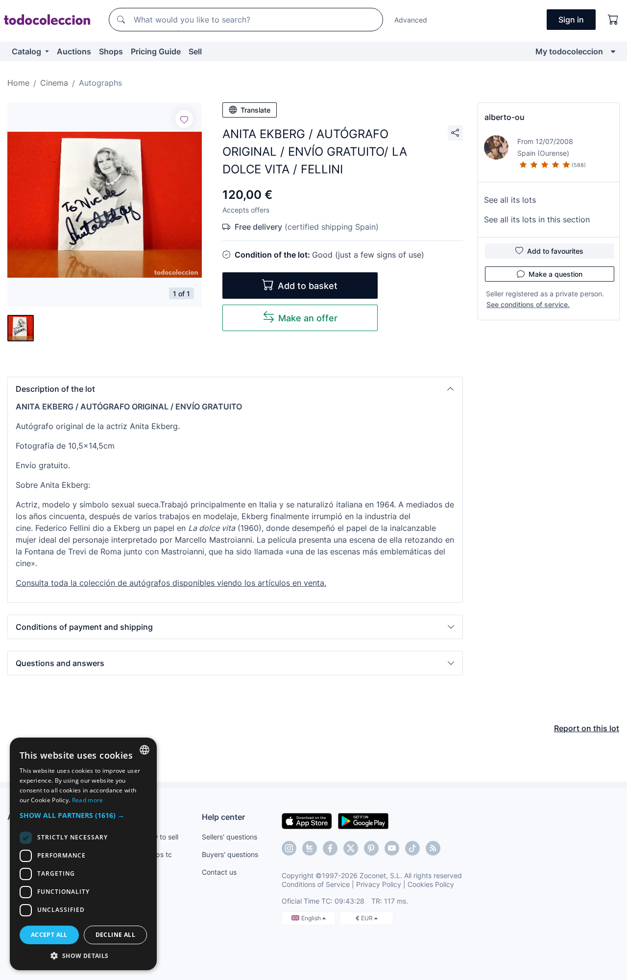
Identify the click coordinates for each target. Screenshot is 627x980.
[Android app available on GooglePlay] (363, 820)
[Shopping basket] (613, 19)
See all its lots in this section (537, 219)
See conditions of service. (528, 304)
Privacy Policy (378, 884)
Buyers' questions (230, 854)
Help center (223, 817)
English (311, 918)
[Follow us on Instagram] (289, 848)
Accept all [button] (49, 935)
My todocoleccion (569, 51)
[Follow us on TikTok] (412, 848)
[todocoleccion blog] (433, 848)
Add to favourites (555, 251)
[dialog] (83, 854)
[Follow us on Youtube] (392, 848)
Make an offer (308, 318)
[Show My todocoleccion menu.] (613, 51)
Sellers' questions (229, 837)
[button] (235, 389)
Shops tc (158, 854)
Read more (87, 800)
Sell (195, 51)
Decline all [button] (115, 935)
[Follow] (184, 119)
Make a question (555, 274)
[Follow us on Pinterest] (371, 848)
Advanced (410, 20)
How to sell (161, 837)
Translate (255, 110)
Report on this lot (586, 728)
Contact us (219, 872)
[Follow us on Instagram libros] (309, 848)
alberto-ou (504, 117)
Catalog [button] (27, 51)
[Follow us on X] (350, 848)
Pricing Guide (156, 51)
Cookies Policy (431, 884)
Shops (111, 51)
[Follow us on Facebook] (330, 848)
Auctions (74, 51)
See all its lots (510, 200)
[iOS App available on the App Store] (307, 820)
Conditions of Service (316, 884)
